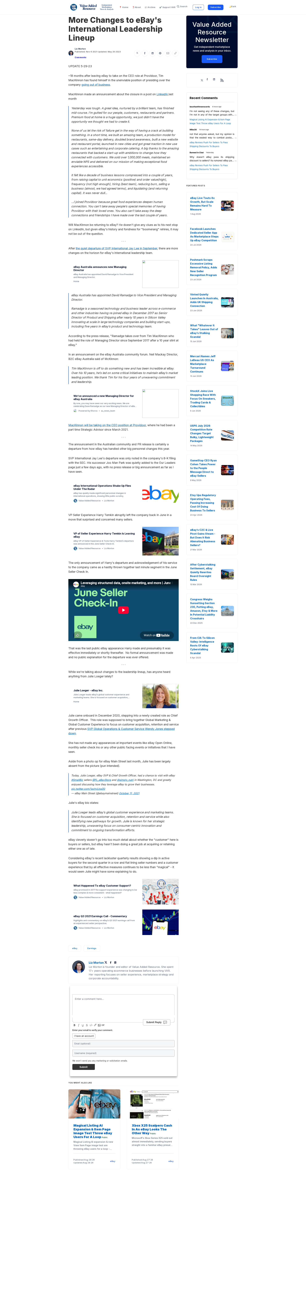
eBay (74, 948)
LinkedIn (163, 94)
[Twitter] (106, 962)
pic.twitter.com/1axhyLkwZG (88, 788)
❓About (136, 7)
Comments (80, 57)
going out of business (95, 84)
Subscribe (215, 7)
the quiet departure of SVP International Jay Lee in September (116, 248)
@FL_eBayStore (101, 779)
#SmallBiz (77, 779)
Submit (84, 1066)
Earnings (91, 948)
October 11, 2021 (129, 793)
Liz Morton (80, 49)
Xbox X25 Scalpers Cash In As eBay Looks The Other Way (152, 1129)
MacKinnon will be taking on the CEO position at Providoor (107, 425)
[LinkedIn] (115, 962)
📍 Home (123, 7)
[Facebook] (111, 962)
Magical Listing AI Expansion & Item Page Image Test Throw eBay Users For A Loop (92, 1131)
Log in (198, 7)
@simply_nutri (125, 779)
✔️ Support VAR (167, 7)
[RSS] (222, 80)
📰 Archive (150, 7)
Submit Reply (154, 1022)
